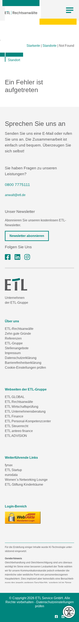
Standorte (50, 45)
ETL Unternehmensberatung (25, 411)
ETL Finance (14, 416)
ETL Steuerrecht (16, 426)
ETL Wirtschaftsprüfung (21, 406)
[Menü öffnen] (69, 10)
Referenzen (13, 338)
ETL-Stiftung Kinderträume (24, 484)
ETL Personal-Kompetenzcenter (28, 421)
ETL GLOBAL (15, 397)
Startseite (33, 45)
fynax (9, 465)
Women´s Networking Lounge (26, 479)
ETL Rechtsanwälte (19, 401)
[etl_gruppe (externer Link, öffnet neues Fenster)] (27, 257)
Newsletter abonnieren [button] (27, 236)
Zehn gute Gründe (18, 333)
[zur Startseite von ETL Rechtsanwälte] (21, 12)
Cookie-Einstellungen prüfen (25, 367)
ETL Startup (13, 470)
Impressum (13, 353)
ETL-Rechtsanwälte (19, 328)
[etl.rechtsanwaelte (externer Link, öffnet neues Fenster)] (8, 257)
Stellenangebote (17, 348)
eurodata (11, 475)
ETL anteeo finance (19, 431)
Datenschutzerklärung (20, 358)
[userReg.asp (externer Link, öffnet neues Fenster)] (23, 518)
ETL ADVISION (16, 435)
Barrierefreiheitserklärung (23, 362)
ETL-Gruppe (14, 343)
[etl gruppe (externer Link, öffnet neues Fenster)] (17, 257)
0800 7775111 (17, 185)
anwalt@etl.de (15, 195)
